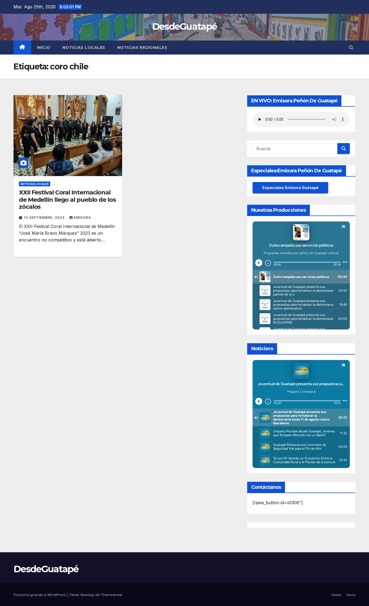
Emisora (82, 218)
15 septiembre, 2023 (45, 218)
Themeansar (111, 594)
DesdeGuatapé (184, 26)
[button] (351, 47)
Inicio (44, 47)
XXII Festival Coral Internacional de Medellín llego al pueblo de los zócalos (67, 199)
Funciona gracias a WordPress (40, 594)
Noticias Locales (83, 47)
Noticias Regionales (142, 47)
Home (336, 594)
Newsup (87, 594)
